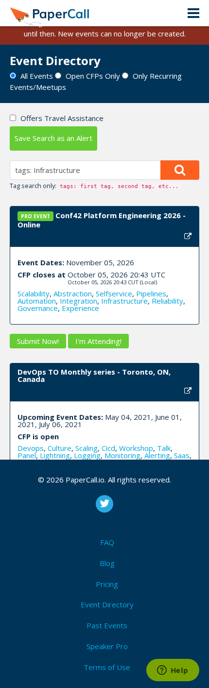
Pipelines (151, 293)
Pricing (107, 584)
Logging (87, 455)
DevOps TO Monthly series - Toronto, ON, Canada (94, 375)
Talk (164, 448)
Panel (26, 455)
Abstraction (72, 293)
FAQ (107, 542)
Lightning (55, 455)
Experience (80, 308)
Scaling (86, 448)
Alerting (157, 455)
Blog (107, 563)
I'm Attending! (98, 341)
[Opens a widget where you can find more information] (172, 671)
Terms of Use (107, 667)
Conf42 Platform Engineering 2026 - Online (101, 219)
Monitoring (122, 455)
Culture (59, 448)
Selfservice (114, 293)
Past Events (107, 625)
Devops (30, 448)
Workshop (136, 448)
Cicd (108, 448)
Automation (36, 301)
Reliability (167, 301)
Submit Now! (38, 341)
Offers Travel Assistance (62, 118)
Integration (78, 301)
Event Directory (107, 604)
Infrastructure (124, 301)
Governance (37, 308)
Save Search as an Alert (53, 138)
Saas (182, 455)
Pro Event (35, 216)
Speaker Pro (107, 646)
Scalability (33, 293)
